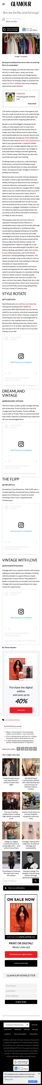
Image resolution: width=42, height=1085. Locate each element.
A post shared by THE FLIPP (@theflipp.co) (21, 554)
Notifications (8, 1029)
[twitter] (22, 749)
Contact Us (7, 1034)
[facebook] (18, 749)
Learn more (8, 1079)
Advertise (27, 1029)
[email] (35, 749)
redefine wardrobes (26, 304)
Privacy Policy (34, 1034)
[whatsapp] (31, 749)
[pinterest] (26, 749)
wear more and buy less (30, 140)
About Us (35, 1029)
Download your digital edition (21, 954)
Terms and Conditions (20, 1034)
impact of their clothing (11, 83)
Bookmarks (18, 1029)
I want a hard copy (21, 963)
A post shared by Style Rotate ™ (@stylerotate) (21, 385)
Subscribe (21, 710)
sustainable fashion (12, 720)
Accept (32, 1081)
